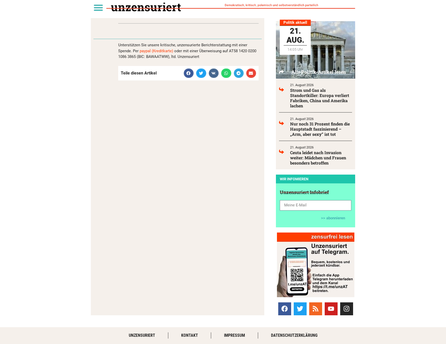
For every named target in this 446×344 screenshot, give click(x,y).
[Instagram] (346, 308)
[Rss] (315, 308)
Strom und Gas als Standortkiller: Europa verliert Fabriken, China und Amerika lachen (319, 97)
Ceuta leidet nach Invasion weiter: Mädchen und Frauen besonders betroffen (318, 158)
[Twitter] (300, 308)
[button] (98, 7)
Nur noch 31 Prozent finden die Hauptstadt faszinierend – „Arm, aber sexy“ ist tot (320, 129)
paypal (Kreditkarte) (156, 51)
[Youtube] (331, 308)
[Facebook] (284, 308)
